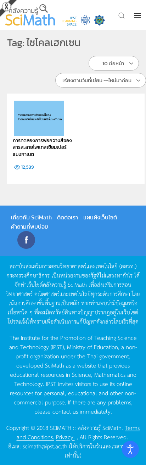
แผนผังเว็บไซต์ (100, 217)
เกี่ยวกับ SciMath (31, 217)
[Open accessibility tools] (130, 449)
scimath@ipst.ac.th (45, 445)
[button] (138, 15)
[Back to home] (30, 15)
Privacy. (65, 436)
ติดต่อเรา (67, 217)
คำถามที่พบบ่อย (29, 226)
